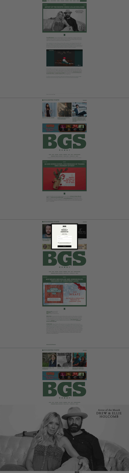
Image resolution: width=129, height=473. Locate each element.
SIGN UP (64, 246)
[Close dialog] (76, 225)
